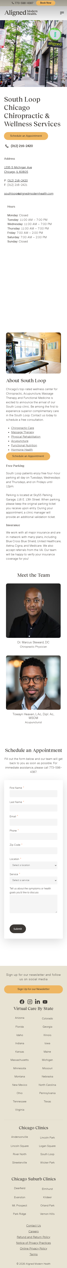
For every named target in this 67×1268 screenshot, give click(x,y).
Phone (13, 831)
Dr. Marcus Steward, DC (33, 643)
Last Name (16, 802)
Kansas (19, 1051)
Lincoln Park (47, 1137)
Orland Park (47, 1205)
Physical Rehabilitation (26, 437)
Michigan (47, 1060)
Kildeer (47, 1197)
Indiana (19, 1043)
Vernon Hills (47, 1214)
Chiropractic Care (22, 428)
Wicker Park (47, 1162)
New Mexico (19, 1085)
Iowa (47, 1043)
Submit (18, 928)
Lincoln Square (20, 1146)
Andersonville (19, 1137)
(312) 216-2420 (22, 146)
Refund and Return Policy (33, 1237)
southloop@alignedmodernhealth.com (28, 194)
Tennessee (19, 1101)
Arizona (19, 1018)
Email (13, 817)
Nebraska (47, 1076)
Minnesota (19, 1068)
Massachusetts (19, 1060)
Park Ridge (19, 1214)
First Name (16, 788)
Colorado (47, 1018)
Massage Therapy (22, 432)
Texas (47, 1101)
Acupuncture (19, 441)
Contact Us (33, 1226)
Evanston (19, 1197)
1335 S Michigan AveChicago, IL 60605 (18, 170)
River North (19, 1154)
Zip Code (15, 845)
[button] (26, 136)
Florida (19, 1026)
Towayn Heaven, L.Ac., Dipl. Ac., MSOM (33, 716)
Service (14, 874)
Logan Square (47, 1146)
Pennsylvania (47, 1093)
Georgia (47, 1026)
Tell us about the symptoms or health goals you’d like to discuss (30, 890)
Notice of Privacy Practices (33, 1243)
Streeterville (19, 1162)
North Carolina (47, 1085)
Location (14, 859)
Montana (19, 1076)
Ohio (20, 1093)
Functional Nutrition (24, 446)
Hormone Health (22, 450)
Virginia (19, 1109)
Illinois (47, 1035)
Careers (34, 1232)
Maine (47, 1051)
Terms (34, 1255)
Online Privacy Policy (33, 1249)
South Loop (47, 1154)
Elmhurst (47, 1189)
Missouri (47, 1068)
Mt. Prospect (19, 1205)
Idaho (19, 1035)
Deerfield (19, 1188)
